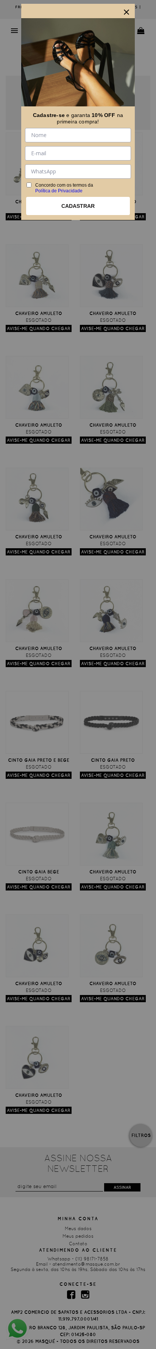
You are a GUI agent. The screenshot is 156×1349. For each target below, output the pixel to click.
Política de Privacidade (59, 190)
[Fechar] (126, 12)
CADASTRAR (78, 206)
